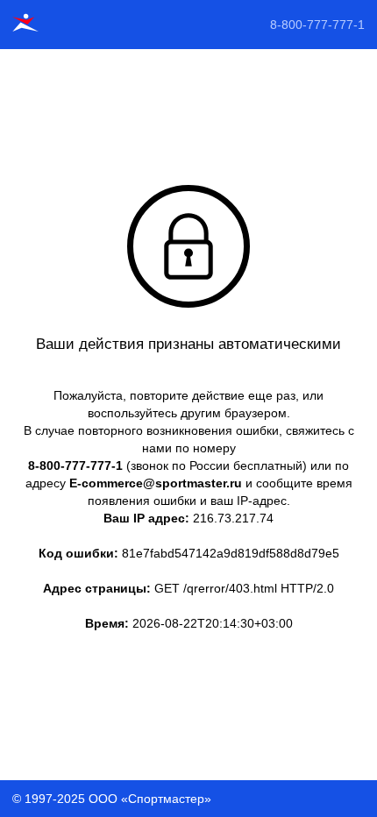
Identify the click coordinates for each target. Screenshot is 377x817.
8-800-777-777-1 (317, 25)
